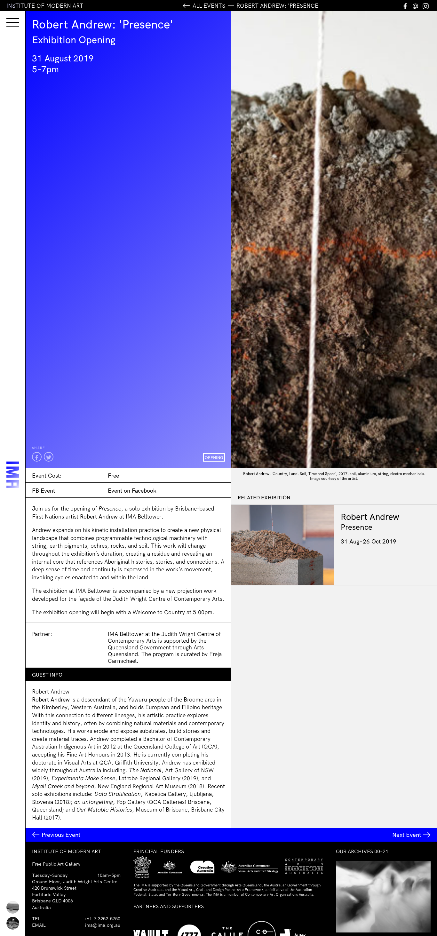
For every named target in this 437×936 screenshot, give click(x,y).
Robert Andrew (370, 516)
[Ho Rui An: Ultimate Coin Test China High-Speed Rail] (12, 907)
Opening (214, 457)
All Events (209, 5)
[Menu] (6, 17)
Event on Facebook (132, 490)
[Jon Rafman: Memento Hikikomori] (12, 923)
